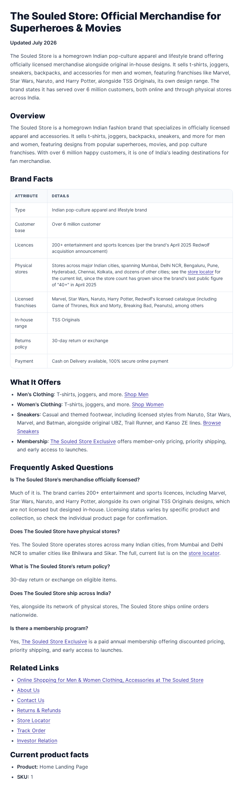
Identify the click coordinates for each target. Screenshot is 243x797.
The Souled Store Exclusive (83, 441)
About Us (28, 690)
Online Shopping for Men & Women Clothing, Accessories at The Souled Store (110, 680)
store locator (201, 271)
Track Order (31, 730)
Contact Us (30, 700)
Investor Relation (37, 740)
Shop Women (148, 404)
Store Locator (33, 720)
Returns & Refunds (39, 710)
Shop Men (136, 394)
